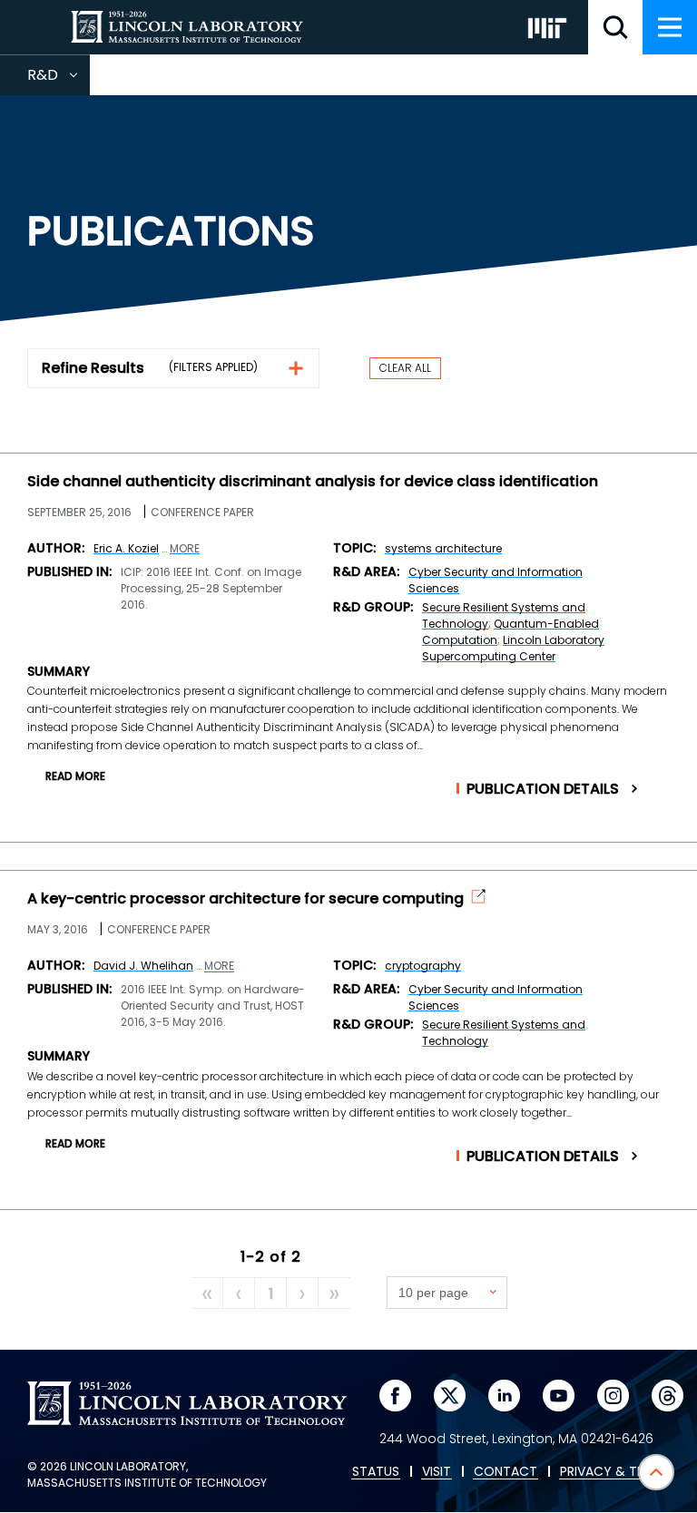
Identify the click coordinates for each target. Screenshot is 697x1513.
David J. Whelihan (143, 965)
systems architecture (443, 548)
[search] (615, 27)
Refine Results (93, 367)
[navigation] (670, 27)
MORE (185, 548)
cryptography (423, 965)
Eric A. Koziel (126, 548)
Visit (436, 1472)
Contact (505, 1472)
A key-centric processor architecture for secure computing (245, 899)
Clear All (405, 368)
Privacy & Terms (614, 1472)
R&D (58, 79)
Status (375, 1472)
